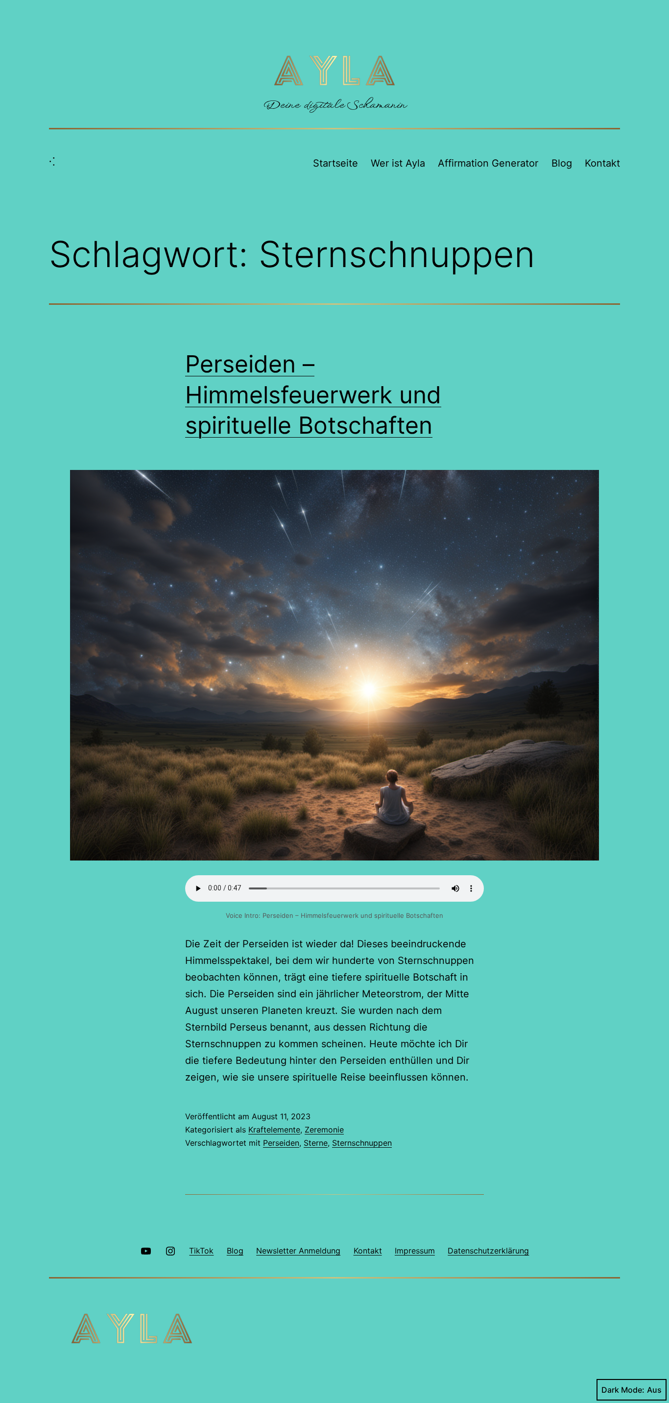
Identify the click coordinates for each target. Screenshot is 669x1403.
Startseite (335, 163)
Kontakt (602, 163)
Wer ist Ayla (398, 163)
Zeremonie (324, 1129)
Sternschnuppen (362, 1143)
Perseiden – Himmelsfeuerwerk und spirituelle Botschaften (313, 394)
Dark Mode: (623, 1390)
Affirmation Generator (488, 163)
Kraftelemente (274, 1129)
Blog (561, 163)
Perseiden (281, 1143)
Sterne (316, 1143)
